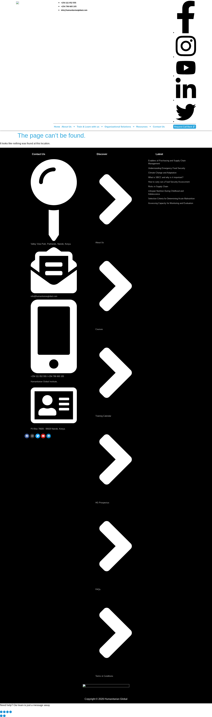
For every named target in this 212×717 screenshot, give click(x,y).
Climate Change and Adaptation (162, 173)
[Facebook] (27, 436)
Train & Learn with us (88, 126)
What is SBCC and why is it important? (165, 177)
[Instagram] (32, 436)
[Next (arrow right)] (4, 716)
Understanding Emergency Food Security (166, 168)
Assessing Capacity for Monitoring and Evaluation (170, 203)
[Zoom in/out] (1, 712)
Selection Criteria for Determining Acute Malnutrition (171, 198)
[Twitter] (37, 436)
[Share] (7, 712)
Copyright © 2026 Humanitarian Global (106, 699)
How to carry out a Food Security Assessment (169, 182)
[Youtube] (43, 436)
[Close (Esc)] (10, 712)
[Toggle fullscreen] (4, 712)
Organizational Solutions (118, 126)
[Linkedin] (48, 436)
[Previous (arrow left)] (1, 716)
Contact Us (159, 126)
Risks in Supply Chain (158, 186)
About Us (67, 126)
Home (57, 126)
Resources (142, 126)
